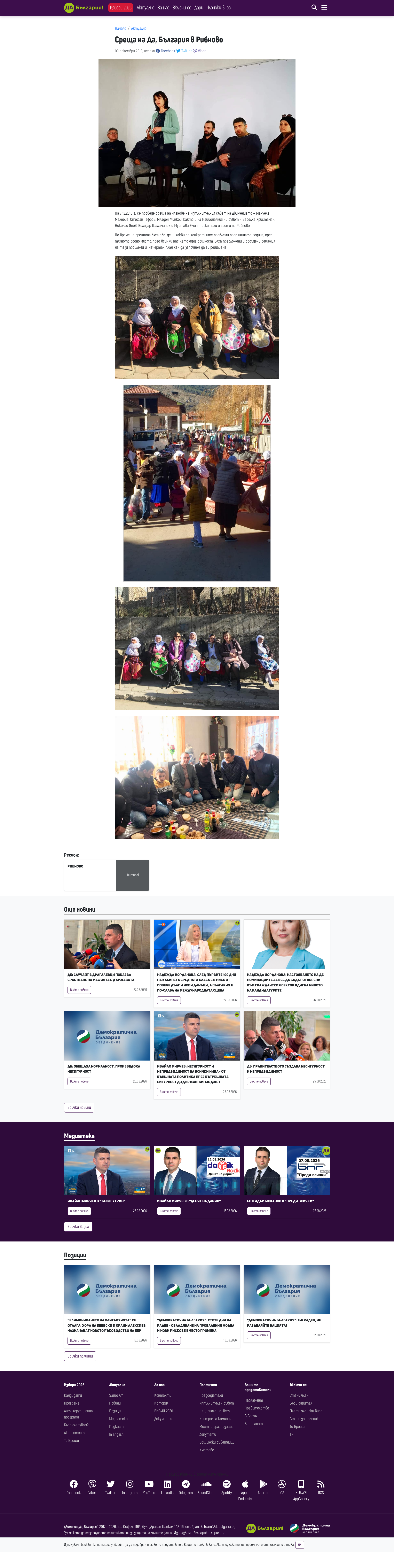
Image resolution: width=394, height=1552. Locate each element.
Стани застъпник (304, 1418)
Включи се (182, 8)
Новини (115, 1403)
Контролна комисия (215, 1418)
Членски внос (219, 8)
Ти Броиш (71, 1440)
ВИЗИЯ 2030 (163, 1411)
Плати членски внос (306, 1411)
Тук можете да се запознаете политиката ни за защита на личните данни (118, 1533)
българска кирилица (209, 1532)
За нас (163, 8)
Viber (201, 51)
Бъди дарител (301, 1403)
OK (299, 1545)
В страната (255, 1423)
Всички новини (79, 1107)
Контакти (162, 1395)
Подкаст (116, 1426)
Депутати (207, 1434)
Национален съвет (214, 1411)
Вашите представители (258, 1387)
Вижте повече (79, 990)
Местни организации (216, 1426)
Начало (120, 28)
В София (251, 1416)
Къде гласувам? (76, 1425)
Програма (71, 1403)
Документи (163, 1418)
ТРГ (292, 1434)
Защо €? (116, 1395)
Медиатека (79, 1136)
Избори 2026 (121, 8)
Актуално (145, 8)
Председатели (211, 1395)
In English (116, 1434)
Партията (208, 1384)
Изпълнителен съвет (216, 1403)
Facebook (167, 51)
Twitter (186, 51)
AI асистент (74, 1432)
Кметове (206, 1450)
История (161, 1403)
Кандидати (73, 1395)
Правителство (257, 1408)
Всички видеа (78, 1226)
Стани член (299, 1395)
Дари (199, 8)
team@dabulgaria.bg (219, 1526)
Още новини (79, 909)
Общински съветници (217, 1442)
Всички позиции (80, 1356)
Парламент (254, 1400)
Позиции (75, 1255)
